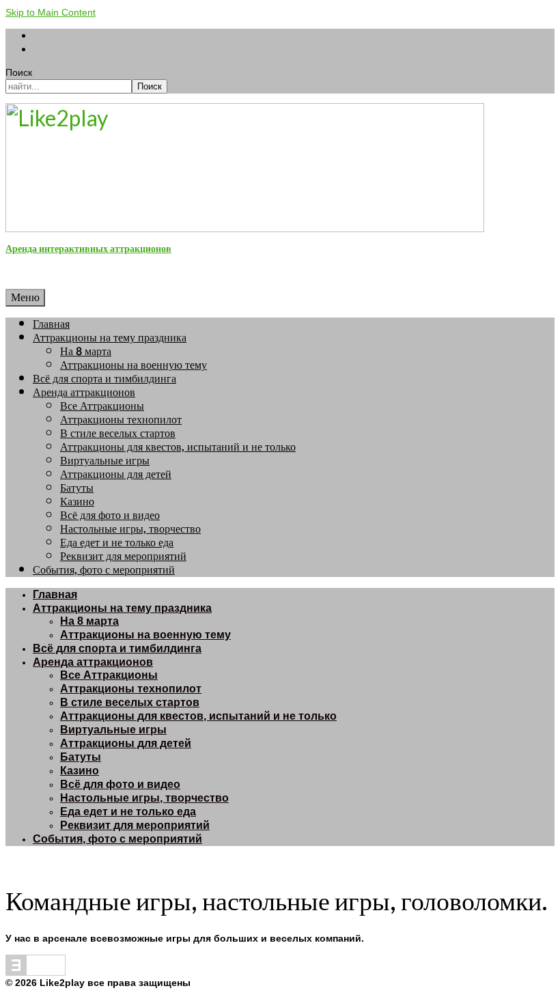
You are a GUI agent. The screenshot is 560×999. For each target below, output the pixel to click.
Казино (77, 501)
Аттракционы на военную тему (133, 365)
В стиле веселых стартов (118, 433)
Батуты (77, 488)
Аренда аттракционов (84, 392)
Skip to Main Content (50, 12)
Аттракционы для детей (115, 474)
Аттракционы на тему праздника (109, 338)
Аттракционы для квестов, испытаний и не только (178, 447)
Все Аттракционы (102, 406)
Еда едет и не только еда (116, 542)
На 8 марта (85, 351)
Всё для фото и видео (110, 515)
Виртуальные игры (105, 460)
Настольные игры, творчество (130, 529)
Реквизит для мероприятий (123, 556)
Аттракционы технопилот (121, 420)
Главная (51, 324)
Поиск (18, 72)
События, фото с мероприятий (104, 570)
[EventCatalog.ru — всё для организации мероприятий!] (35, 972)
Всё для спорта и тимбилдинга (104, 379)
